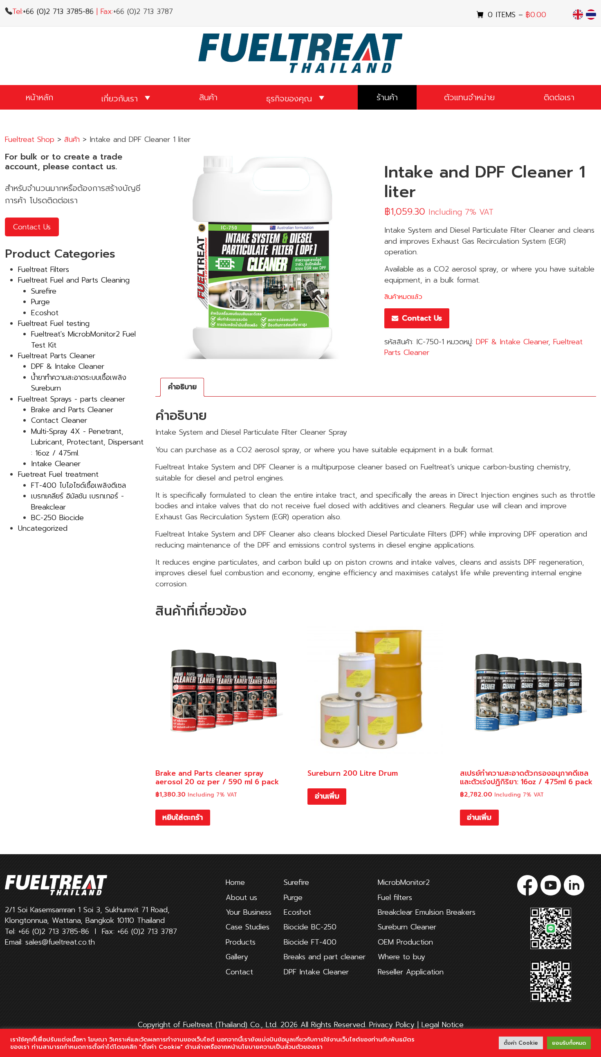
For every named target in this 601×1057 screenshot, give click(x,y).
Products (241, 942)
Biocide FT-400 (310, 942)
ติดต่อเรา (559, 97)
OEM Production (405, 942)
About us (241, 897)
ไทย (591, 14)
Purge (293, 897)
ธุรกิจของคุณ (289, 98)
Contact (239, 972)
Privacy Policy (393, 1024)
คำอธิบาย (182, 387)
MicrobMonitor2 (404, 882)
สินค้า (208, 97)
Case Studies (247, 927)
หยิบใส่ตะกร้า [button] (182, 817)
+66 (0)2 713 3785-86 (58, 11)
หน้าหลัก (39, 97)
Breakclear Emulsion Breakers (426, 912)
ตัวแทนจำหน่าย (469, 97)
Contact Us (32, 227)
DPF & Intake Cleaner (512, 342)
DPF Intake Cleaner (316, 972)
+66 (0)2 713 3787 (147, 931)
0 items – (517, 14)
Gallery (237, 957)
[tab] (182, 387)
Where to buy (401, 957)
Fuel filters (395, 897)
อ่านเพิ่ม (327, 796)
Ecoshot (297, 912)
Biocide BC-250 (310, 927)
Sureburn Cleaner (407, 927)
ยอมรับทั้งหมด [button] (569, 1043)
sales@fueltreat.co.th (60, 942)
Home (235, 882)
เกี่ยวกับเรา (119, 98)
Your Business (248, 912)
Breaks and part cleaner (325, 957)
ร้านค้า (387, 97)
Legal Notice (443, 1024)
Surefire (296, 882)
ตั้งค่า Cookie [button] (521, 1043)
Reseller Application (411, 972)
